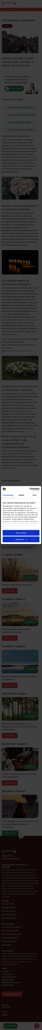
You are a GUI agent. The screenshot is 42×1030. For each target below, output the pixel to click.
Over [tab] (34, 495)
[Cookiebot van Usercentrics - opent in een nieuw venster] (29, 489)
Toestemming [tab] (8, 495)
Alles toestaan (21, 533)
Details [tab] (21, 495)
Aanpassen (20, 539)
